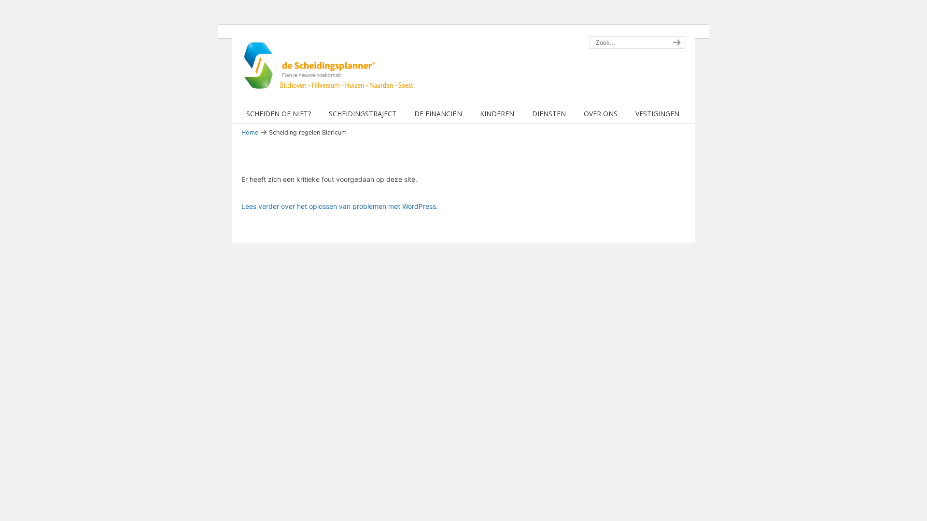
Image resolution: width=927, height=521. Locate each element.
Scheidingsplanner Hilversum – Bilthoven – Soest (331, 71)
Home (249, 132)
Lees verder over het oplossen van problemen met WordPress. (339, 206)
